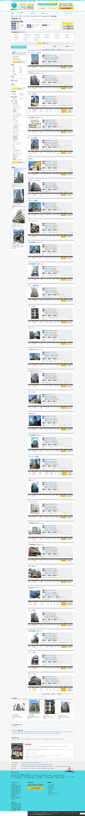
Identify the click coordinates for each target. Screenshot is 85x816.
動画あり (22, 98)
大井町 (32, 768)
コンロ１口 (15, 133)
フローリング (16, 116)
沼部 (58, 731)
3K (20, 70)
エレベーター (16, 123)
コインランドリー (17, 124)
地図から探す (50, 787)
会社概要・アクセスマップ (53, 792)
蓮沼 (26, 39)
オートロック (16, 151)
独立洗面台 (15, 140)
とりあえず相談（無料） (68, 13)
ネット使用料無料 (17, 150)
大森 (13, 731)
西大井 (49, 768)
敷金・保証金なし (16, 56)
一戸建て (14, 51)
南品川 (32, 764)
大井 (35, 764)
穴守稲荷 (44, 733)
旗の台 (57, 35)
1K (20, 66)
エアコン (15, 141)
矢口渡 (52, 56)
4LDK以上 (15, 74)
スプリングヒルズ (33, 501)
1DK (13, 67)
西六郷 (51, 96)
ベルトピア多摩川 (33, 137)
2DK (21, 69)
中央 (50, 373)
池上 (16, 39)
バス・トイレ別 (16, 134)
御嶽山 (47, 37)
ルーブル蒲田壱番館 (33, 285)
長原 (67, 35)
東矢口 (51, 55)
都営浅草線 (47, 420)
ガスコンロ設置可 (17, 115)
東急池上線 (47, 59)
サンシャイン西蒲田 (33, 456)
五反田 (16, 35)
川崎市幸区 (36, 762)
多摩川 (51, 140)
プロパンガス (16, 120)
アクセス (56, 13)
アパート (14, 49)
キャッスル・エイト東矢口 (35, 52)
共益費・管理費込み (17, 59)
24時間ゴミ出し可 (17, 155)
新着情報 (50, 791)
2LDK (14, 70)
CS (14, 145)
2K (13, 69)
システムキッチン (17, 131)
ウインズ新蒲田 (31, 714)
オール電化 (15, 121)
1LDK (21, 67)
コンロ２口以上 (16, 129)
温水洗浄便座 (16, 138)
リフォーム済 (16, 106)
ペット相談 (15, 102)
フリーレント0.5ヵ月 (17, 114)
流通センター (58, 733)
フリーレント (16, 112)
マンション (20, 49)
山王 (41, 764)
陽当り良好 (15, 103)
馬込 (13, 733)
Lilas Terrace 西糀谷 (16, 244)
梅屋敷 (50, 378)
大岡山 (55, 731)
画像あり (14, 98)
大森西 (50, 764)
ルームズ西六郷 (32, 93)
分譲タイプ (15, 110)
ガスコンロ (15, 128)
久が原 (57, 37)
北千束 (52, 731)
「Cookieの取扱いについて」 (40, 814)
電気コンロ (15, 132)
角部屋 (15, 158)
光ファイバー (16, 149)
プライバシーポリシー (52, 794)
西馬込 (51, 420)
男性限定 (15, 111)
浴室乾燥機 (15, 137)
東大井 (29, 764)
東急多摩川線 (47, 56)
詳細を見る (64, 67)
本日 (21, 93)
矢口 (50, 352)
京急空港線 (60, 766)
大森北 (25, 764)
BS (14, 146)
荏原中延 (47, 35)
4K (13, 72)
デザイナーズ (16, 104)
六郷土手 (35, 733)
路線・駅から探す (51, 786)
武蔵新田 (52, 58)
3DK (13, 71)
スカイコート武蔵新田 (16, 204)
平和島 (19, 733)
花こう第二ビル (32, 566)
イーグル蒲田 (32, 306)
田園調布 (18, 731)
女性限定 (15, 108)
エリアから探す (51, 784)
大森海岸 (25, 768)
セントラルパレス (62, 714)
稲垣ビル (31, 158)
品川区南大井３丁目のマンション (18, 183)
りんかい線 (55, 766)
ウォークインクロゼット (18, 142)
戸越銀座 (37, 35)
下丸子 (64, 731)
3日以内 (14, 94)
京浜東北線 (47, 99)
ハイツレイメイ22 (33, 220)
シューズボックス (17, 144)
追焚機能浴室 (16, 136)
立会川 (36, 768)
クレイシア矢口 (32, 674)
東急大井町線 (38, 766)
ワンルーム (15, 66)
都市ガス (15, 119)
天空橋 (48, 733)
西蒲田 (51, 161)
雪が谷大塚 (38, 37)
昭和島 (54, 733)
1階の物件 (15, 157)
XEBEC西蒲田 (15, 714)
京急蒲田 (50, 123)
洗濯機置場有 (16, 127)
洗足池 (16, 37)
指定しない (15, 93)
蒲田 (36, 39)
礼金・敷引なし (16, 57)
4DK (21, 72)
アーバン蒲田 (32, 652)
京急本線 (46, 98)
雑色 (50, 98)
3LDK (21, 71)
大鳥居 (41, 733)
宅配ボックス (16, 154)
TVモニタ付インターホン (18, 153)
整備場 (51, 733)
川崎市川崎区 (30, 762)
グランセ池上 (32, 391)
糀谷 (38, 733)
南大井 (22, 764)
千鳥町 (67, 37)
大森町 (22, 733)
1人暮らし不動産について (20, 13)
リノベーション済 (17, 107)
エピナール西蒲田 (33, 200)
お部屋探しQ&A (44, 13)
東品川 (38, 764)
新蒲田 (51, 438)
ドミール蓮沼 (32, 610)
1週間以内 (22, 94)
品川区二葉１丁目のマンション (17, 224)
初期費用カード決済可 (18, 159)
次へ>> (69, 49)
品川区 (25, 762)
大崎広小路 (27, 35)
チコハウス (31, 328)
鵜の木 (61, 731)
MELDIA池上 (32, 413)
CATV (14, 147)
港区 (40, 762)
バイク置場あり (16, 125)
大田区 (48, 55)
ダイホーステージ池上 (34, 180)
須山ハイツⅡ (32, 480)
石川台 (26, 37)
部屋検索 (32, 13)
